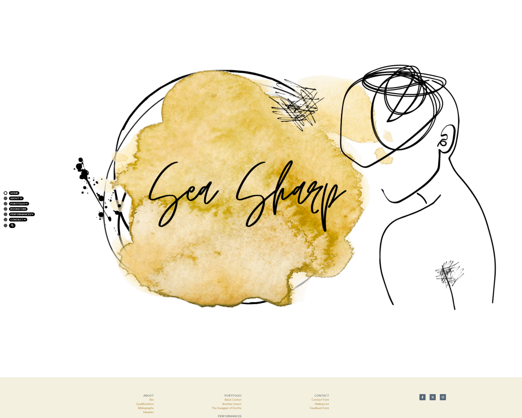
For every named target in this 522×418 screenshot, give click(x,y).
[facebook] (422, 335)
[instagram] (443, 335)
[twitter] (433, 335)
